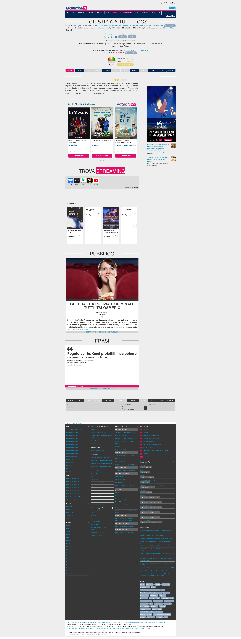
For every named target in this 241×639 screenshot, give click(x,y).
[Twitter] (105, 37)
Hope (92, 486)
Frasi (162, 70)
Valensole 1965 (95, 443)
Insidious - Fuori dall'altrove (98, 432)
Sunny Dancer (119, 482)
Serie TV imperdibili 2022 (73, 487)
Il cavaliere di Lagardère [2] (147, 480)
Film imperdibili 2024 (72, 435)
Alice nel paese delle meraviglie (162, 614)
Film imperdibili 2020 (72, 447)
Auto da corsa (144, 603)
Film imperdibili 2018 (72, 453)
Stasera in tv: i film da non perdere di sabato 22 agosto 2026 (156, 538)
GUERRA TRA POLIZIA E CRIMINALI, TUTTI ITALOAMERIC (102, 305)
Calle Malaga (94, 477)
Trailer (134, 70)
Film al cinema (70, 462)
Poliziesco (101, 28)
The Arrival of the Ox (96, 535)
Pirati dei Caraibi (158, 601)
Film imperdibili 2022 (72, 441)
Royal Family (143, 598)
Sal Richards (158, 25)
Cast (79, 70)
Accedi (172, 8)
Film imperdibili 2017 (72, 456)
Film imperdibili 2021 (72, 444)
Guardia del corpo (145, 520)
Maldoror (93, 440)
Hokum (146, 456)
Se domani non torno (97, 501)
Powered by (128, 187)
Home (68, 622)
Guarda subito (78, 156)
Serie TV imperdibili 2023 (73, 484)
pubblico (171, 28)
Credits (69, 628)
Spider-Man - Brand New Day (151, 435)
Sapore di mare (144, 490)
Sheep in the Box (120, 461)
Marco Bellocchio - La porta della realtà (126, 464)
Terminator (159, 617)
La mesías (72, 145)
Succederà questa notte (97, 504)
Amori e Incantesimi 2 (97, 483)
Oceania (93, 429)
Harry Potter (154, 606)
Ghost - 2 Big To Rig (120, 449)
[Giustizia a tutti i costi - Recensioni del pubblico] (102, 298)
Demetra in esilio (95, 524)
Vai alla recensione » (81, 329)
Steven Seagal (97, 25)
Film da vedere (70, 459)
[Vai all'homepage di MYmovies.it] (76, 9)
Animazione (69, 515)
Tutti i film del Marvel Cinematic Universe (151, 612)
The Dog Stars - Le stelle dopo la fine (125, 432)
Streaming (170, 70)
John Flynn (76, 25)
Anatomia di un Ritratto (97, 532)
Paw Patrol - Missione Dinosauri (124, 526)
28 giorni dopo (166, 584)
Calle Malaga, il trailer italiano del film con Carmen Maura (156, 546)
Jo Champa (133, 25)
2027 (67, 429)
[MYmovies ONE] (126, 104)
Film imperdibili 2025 (72, 432)
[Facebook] (101, 37)
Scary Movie (149, 584)
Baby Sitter (163, 595)
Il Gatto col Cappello (96, 495)
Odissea (145, 432)
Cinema (74, 622)
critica (164, 28)
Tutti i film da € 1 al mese (81, 104)
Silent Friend (118, 496)
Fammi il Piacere (120, 502)
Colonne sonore (150, 622)
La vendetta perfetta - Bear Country (125, 438)
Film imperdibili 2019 (72, 450)
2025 (75, 429)
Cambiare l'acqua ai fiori (97, 498)
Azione (68, 518)
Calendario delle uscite (97, 450)
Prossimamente (133, 622)
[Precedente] (69, 225)
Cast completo (170, 26)
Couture (117, 446)
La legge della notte (145, 505)
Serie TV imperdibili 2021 (73, 490)
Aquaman (142, 495)
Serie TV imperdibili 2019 (73, 496)
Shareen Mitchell (145, 25)
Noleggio (127, 50)
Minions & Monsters (148, 447)
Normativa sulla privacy (86, 628)
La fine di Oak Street (149, 441)
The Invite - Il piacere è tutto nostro (100, 457)
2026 (71, 429)
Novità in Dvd (70, 472)
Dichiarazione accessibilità (130, 628)
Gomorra (157, 584)
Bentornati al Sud (96, 492)
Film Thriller (69, 509)
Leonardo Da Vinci (154, 598)
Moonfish (93, 515)
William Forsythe (121, 25)
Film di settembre (71, 468)
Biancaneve (166, 592)
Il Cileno (117, 458)
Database (81, 622)
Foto (152, 70)
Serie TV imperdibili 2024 (73, 481)
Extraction (142, 475)
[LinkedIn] (108, 37)
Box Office (123, 622)
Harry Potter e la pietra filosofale (124, 435)
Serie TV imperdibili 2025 (73, 478)
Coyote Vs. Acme (120, 479)
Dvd (115, 622)
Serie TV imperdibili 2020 (73, 493)
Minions (142, 584)
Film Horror (69, 512)
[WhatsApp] (112, 37)
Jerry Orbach (109, 25)
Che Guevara (150, 617)
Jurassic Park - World (167, 598)
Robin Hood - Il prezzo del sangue (152, 444)
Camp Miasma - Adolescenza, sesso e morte (155, 450)
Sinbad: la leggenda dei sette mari (149, 510)
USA (108, 28)
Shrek (141, 515)
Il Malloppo (118, 493)
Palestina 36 (94, 480)
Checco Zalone (144, 595)
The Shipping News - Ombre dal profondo (151, 485)
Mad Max (142, 617)
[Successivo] (135, 225)
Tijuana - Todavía (96, 521)
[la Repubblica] (165, 4)
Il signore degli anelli (146, 614)
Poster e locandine (128, 409)
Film (86, 622)
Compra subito (131, 53)
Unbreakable (167, 603)
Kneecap (95, 145)
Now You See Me (144, 587)
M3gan (153, 587)
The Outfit (142, 500)
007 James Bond (169, 601)
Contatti (74, 628)
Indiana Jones (158, 603)
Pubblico (107, 70)
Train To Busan (119, 476)
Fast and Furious (157, 609)
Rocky (141, 470)
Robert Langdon (144, 606)
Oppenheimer (154, 595)
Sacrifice (145, 453)
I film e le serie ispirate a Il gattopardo (150, 592)
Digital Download (141, 50)
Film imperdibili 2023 (72, 438)
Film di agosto (70, 465)
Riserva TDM (117, 628)
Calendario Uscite (95, 622)
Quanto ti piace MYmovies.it (74, 423)
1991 (113, 28)
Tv (118, 622)
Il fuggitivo (143, 465)
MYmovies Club (161, 622)
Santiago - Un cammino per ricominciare (102, 463)
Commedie (69, 506)
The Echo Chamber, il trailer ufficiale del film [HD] (153, 570)
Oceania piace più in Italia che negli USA (151, 535)
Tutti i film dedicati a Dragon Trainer (150, 590)
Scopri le (102, 332)
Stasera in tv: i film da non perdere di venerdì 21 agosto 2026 (157, 567)
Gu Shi (93, 518)
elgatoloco (70, 407)
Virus (151, 603)
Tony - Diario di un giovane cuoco (124, 455)
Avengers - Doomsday (97, 471)
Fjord (92, 489)
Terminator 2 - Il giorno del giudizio (125, 470)
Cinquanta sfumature (146, 601)
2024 (79, 429)
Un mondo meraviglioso (122, 499)
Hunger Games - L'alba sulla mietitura (101, 460)
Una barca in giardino (125, 145)
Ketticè (117, 508)
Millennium (162, 606)
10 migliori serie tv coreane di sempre (76, 500)
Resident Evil (94, 474)
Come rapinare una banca (122, 505)
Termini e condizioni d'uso (103, 628)
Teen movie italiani (145, 609)
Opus (163, 590)
